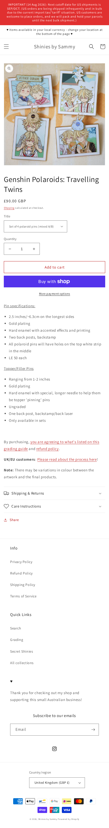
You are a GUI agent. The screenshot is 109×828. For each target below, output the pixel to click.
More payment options (54, 294)
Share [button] (14, 519)
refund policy (47, 448)
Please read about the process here (67, 459)
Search (15, 628)
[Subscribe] (93, 730)
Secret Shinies (21, 651)
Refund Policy (21, 573)
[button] (6, 46)
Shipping (9, 207)
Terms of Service (23, 596)
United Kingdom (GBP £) (52, 782)
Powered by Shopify (68, 819)
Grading (16, 639)
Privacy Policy (21, 561)
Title (7, 216)
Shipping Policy (22, 584)
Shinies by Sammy (47, 819)
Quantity (10, 239)
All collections (22, 663)
